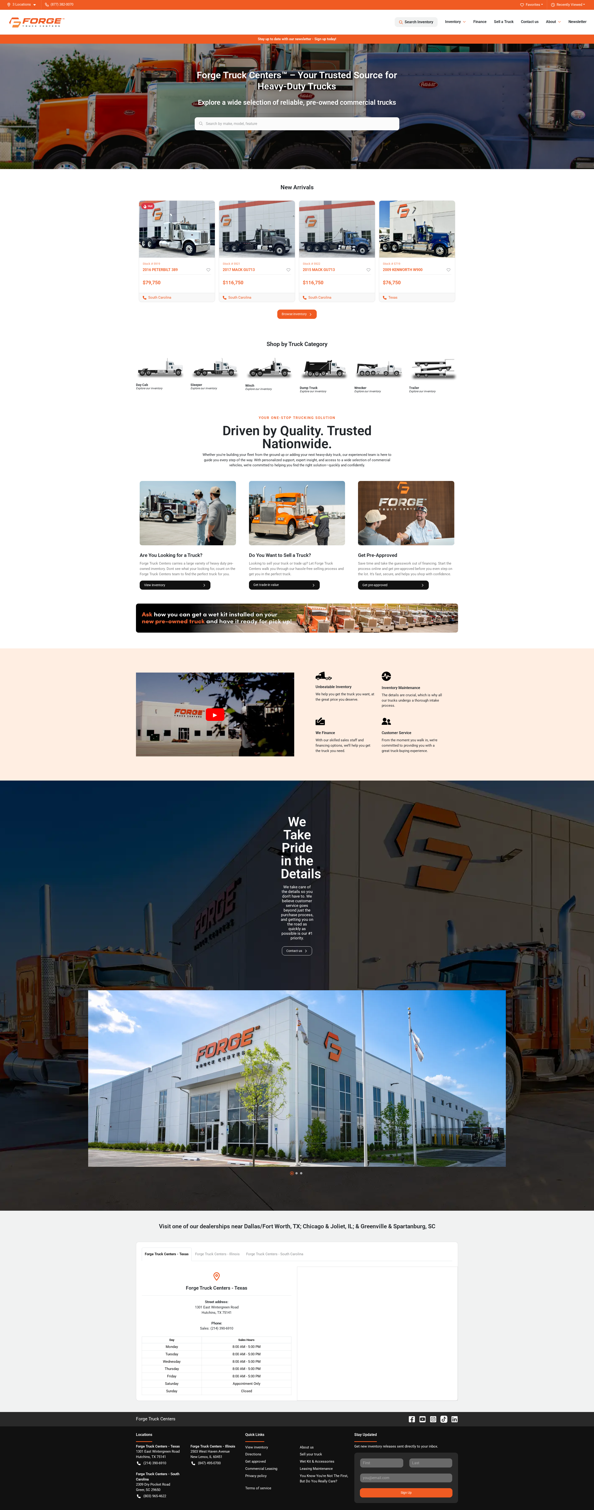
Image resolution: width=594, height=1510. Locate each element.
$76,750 (392, 282)
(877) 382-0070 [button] (62, 4)
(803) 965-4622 (154, 1496)
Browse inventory (294, 314)
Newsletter (577, 22)
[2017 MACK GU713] (257, 229)
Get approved (255, 1461)
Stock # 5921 (231, 263)
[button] (23, 4)
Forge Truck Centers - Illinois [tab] (217, 1254)
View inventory (154, 585)
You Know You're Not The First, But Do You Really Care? (324, 1478)
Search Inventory (419, 22)
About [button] (551, 22)
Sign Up (406, 1492)
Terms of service (258, 1488)
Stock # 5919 (151, 263)
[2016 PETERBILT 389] (177, 229)
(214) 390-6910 (154, 1463)
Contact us (530, 22)
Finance (480, 22)
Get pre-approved (374, 585)
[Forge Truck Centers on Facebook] (410, 1419)
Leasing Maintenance (316, 1469)
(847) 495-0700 (209, 1463)
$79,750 (152, 282)
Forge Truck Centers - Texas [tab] (167, 1254)
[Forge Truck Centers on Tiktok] (442, 1419)
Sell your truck (311, 1454)
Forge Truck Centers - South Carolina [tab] (274, 1254)
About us (307, 1447)
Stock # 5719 (391, 263)
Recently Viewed (569, 5)
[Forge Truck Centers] (36, 22)
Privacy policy (256, 1476)
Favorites (533, 5)
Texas (388, 297)
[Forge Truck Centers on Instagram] (431, 1419)
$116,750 (233, 282)
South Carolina (155, 297)
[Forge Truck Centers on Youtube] (420, 1419)
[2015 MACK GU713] (337, 229)
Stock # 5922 (311, 263)
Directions (253, 1454)
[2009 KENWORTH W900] (417, 229)
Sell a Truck (503, 22)
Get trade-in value (266, 585)
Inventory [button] (453, 22)
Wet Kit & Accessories (317, 1461)
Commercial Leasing (261, 1469)
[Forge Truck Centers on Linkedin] (452, 1419)
